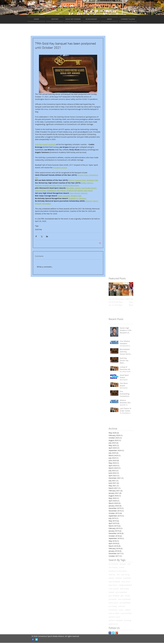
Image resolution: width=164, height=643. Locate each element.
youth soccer (113, 624)
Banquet (123, 564)
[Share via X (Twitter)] (41, 236)
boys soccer (126, 582)
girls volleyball (114, 596)
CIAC (129, 564)
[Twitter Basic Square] (113, 633)
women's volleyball (116, 620)
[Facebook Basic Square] (110, 633)
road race (121, 606)
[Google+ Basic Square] (116, 633)
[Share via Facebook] (36, 236)
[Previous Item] (112, 289)
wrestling (127, 620)
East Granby (113, 567)
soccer (121, 610)
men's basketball (124, 599)
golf (122, 596)
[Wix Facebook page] (33, 639)
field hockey (124, 589)
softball (127, 610)
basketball (127, 578)
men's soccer (113, 603)
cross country (114, 589)
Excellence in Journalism (118, 571)
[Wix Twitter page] (36, 639)
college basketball (125, 585)
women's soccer (114, 617)
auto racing (125, 575)
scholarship (113, 610)
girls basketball (121, 592)
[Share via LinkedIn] (47, 236)
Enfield (121, 567)
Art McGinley (113, 564)
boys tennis (113, 585)
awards (111, 578)
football (111, 592)
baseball (118, 578)
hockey (127, 596)
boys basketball (114, 582)
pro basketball (125, 603)
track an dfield (114, 613)
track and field (126, 613)
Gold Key (38, 229)
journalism (113, 599)
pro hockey (113, 606)
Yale (118, 575)
